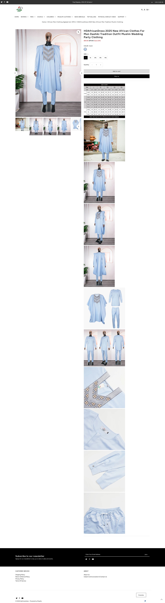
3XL (100, 57)
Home (44, 22)
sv (152, 2)
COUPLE (40, 17)
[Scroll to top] (161, 599)
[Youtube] (7, 2)
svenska (141, 595)
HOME (17, 17)
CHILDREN (50, 17)
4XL (105, 57)
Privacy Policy (19, 579)
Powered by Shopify (36, 601)
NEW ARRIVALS (80, 17)
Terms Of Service (20, 581)
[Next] (81, 73)
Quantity (86, 65)
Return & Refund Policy (22, 577)
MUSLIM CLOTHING (64, 17)
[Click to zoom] (78, 32)
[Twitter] (1, 2)
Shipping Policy (20, 574)
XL (90, 57)
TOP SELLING (91, 17)
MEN (32, 17)
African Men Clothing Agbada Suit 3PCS (62, 22)
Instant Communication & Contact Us (95, 577)
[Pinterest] (4, 2)
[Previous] (15, 73)
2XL (95, 57)
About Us (86, 574)
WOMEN (24, 17)
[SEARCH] (142, 9)
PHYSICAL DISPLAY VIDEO (107, 17)
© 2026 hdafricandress (22, 601)
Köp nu (116, 76)
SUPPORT (121, 17)
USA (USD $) (159, 2)
